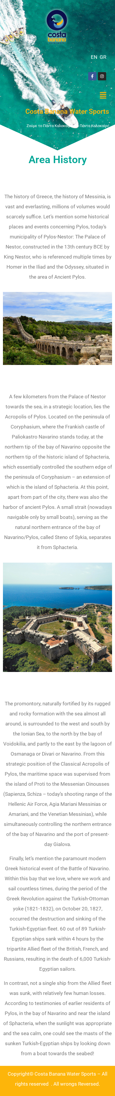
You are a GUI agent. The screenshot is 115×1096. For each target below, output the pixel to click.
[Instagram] (102, 76)
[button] (103, 95)
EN (94, 57)
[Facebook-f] (92, 76)
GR (103, 57)
